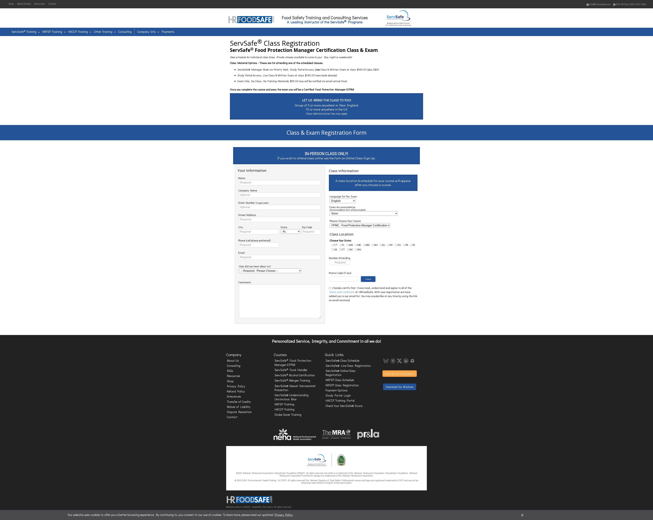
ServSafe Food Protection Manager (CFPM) (292, 362)
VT (343, 249)
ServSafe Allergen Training (292, 380)
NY (391, 245)
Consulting (125, 32)
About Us (233, 361)
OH (399, 245)
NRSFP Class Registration (342, 385)
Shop (11, 3)
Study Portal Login (338, 395)
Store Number (253, 202)
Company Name (247, 190)
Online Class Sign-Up (360, 158)
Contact (52, 3)
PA (406, 245)
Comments (244, 282)
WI (351, 249)
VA (335, 249)
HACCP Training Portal (340, 400)
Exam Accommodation (348, 208)
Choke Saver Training (287, 415)
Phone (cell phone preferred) (254, 240)
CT (336, 245)
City (240, 227)
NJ (383, 245)
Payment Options (336, 390)
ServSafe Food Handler (290, 369)
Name (241, 178)
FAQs (230, 371)
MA (351, 245)
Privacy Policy (236, 386)
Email (241, 252)
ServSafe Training (24, 31)
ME (359, 245)
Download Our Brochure (399, 387)
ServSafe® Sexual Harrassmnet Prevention (295, 388)
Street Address (247, 215)
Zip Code (307, 227)
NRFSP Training (52, 32)
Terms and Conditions (342, 292)
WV (359, 249)
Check (368, 279)
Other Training (103, 32)
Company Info (146, 32)
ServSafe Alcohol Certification (294, 375)
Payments (168, 32)
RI (414, 245)
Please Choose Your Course (345, 221)
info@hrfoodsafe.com (599, 4)
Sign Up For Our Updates (399, 373)
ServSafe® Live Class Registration (348, 366)
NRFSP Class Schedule (339, 380)
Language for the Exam (343, 196)
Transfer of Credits (239, 402)
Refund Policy (236, 391)
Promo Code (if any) (340, 273)
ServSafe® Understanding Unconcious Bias (291, 397)
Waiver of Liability (238, 407)
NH (376, 245)
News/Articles (24, 3)
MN (368, 245)
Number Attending (339, 258)
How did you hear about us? (255, 266)
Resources (39, 3)
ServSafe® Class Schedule (342, 361)
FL (343, 245)
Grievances (234, 396)
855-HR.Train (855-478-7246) (631, 4)
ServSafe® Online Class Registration (340, 373)
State (284, 227)
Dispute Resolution (239, 412)
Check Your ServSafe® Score (343, 406)
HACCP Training (78, 32)
